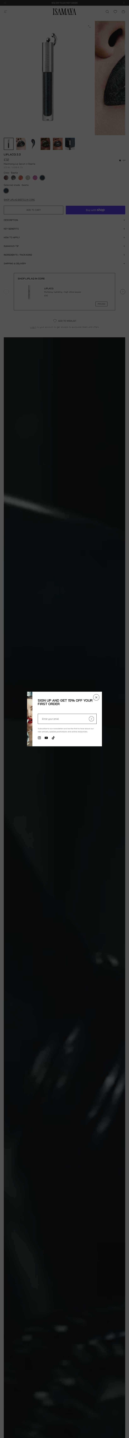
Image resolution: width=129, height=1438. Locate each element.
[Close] (118, 697)
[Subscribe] (113, 718)
